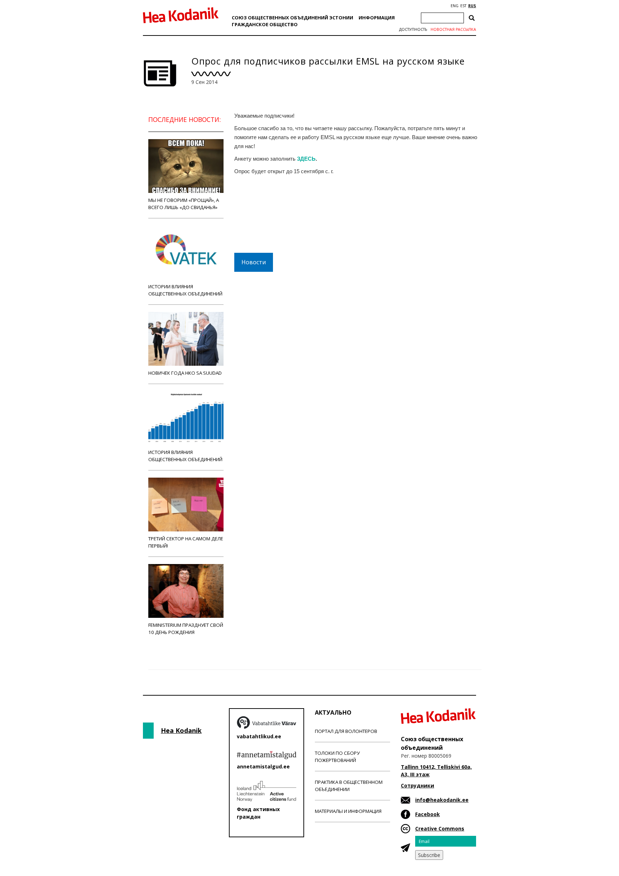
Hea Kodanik (181, 730)
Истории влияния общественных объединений (185, 290)
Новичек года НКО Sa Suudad (185, 373)
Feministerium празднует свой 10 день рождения (185, 628)
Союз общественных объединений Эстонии (292, 17)
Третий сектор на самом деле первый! (185, 542)
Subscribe (429, 855)
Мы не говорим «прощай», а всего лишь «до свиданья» (183, 203)
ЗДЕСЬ (306, 159)
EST (463, 5)
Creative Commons (439, 828)
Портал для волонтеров (346, 731)
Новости (253, 262)
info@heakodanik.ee (442, 799)
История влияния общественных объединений (185, 456)
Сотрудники (417, 785)
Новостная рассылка (453, 29)
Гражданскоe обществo (265, 24)
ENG (455, 5)
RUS (472, 5)
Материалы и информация (348, 811)
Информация (377, 17)
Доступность (413, 29)
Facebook (427, 814)
